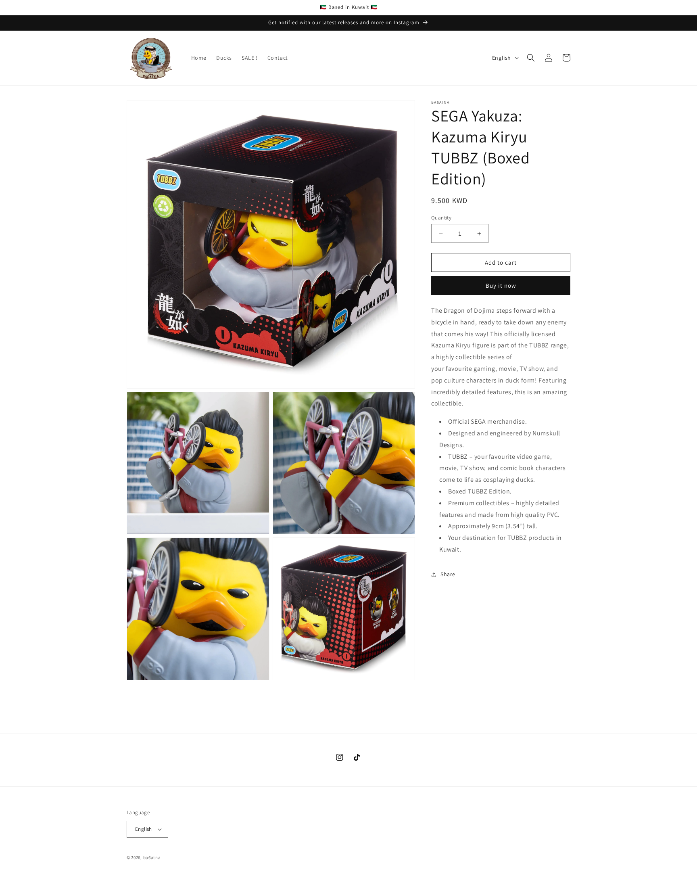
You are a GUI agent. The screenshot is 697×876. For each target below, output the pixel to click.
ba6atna (152, 857)
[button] (531, 58)
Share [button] (447, 574)
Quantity (441, 217)
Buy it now (501, 285)
